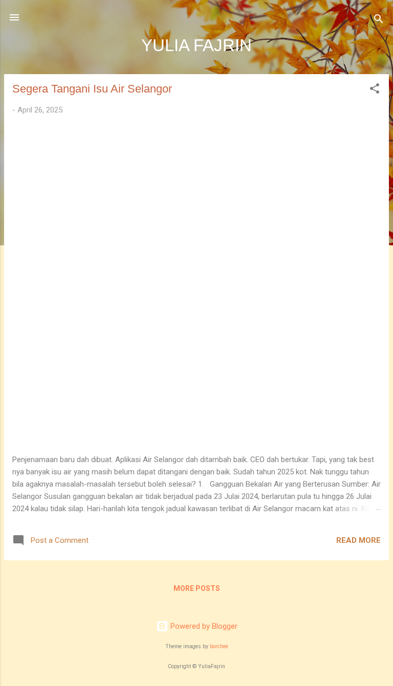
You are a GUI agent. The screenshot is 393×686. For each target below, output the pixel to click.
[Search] (379, 20)
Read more (358, 540)
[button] (374, 90)
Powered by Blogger (202, 626)
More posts (196, 588)
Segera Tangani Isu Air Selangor (92, 88)
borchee (219, 646)
